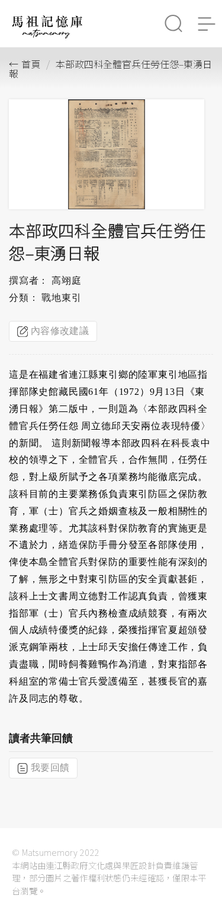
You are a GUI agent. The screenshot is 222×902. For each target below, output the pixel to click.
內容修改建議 (60, 331)
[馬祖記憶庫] (47, 35)
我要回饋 (50, 768)
